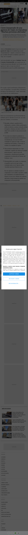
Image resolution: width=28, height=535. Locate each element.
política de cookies (13, 263)
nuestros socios (19, 251)
